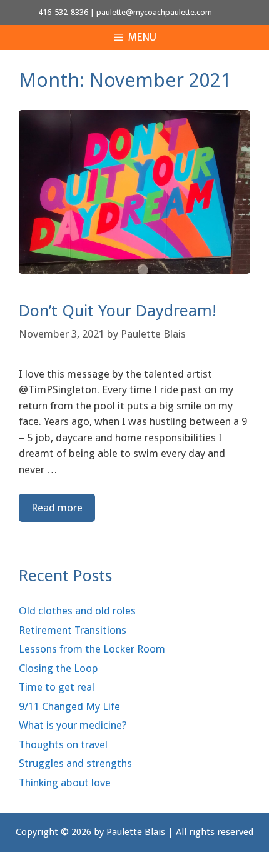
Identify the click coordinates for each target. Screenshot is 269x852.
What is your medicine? (73, 725)
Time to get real (56, 687)
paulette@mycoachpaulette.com (154, 12)
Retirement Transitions (72, 630)
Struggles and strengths (75, 763)
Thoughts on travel (63, 744)
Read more (57, 507)
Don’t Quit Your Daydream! (117, 310)
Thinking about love (65, 782)
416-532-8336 (63, 12)
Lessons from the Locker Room (92, 649)
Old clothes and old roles (77, 610)
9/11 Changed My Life (69, 706)
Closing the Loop (58, 668)
